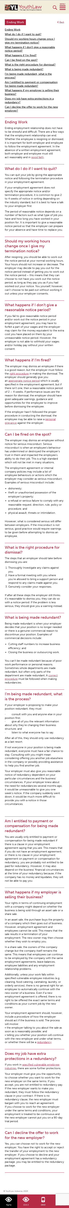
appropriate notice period (24, 380)
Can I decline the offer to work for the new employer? (31, 108)
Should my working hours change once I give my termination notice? (30, 40)
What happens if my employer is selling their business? (32, 92)
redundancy (44, 1042)
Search (55, 9)
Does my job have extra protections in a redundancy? (29, 100)
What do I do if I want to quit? (23, 34)
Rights (8, 1205)
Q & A (26, 1205)
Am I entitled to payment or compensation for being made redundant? (31, 84)
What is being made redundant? (24, 69)
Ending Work (12, 29)
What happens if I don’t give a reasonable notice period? (30, 49)
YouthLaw (30, 7)
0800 (43, 1205)
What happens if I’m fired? (21, 55)
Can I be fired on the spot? (21, 60)
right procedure (19, 373)
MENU (63, 7)
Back (61, 22)
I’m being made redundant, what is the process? (28, 75)
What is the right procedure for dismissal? (30, 64)
